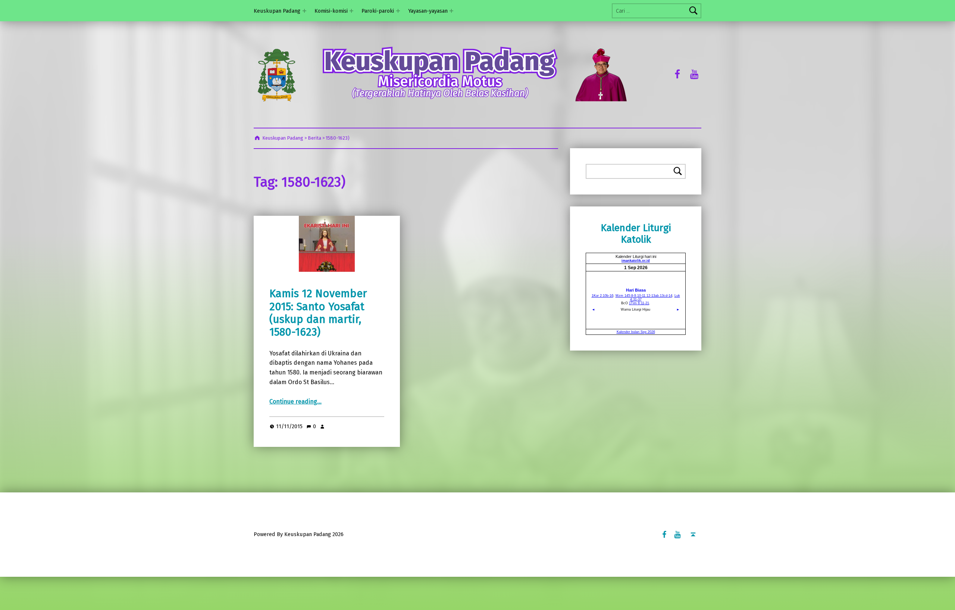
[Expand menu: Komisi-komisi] (351, 11)
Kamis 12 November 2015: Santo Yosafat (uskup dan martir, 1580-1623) (318, 313)
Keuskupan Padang (277, 10)
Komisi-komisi (331, 10)
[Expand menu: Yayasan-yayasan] (451, 11)
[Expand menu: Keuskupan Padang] (304, 11)
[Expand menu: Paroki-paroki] (398, 11)
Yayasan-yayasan (428, 10)
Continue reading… (295, 401)
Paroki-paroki (377, 10)
